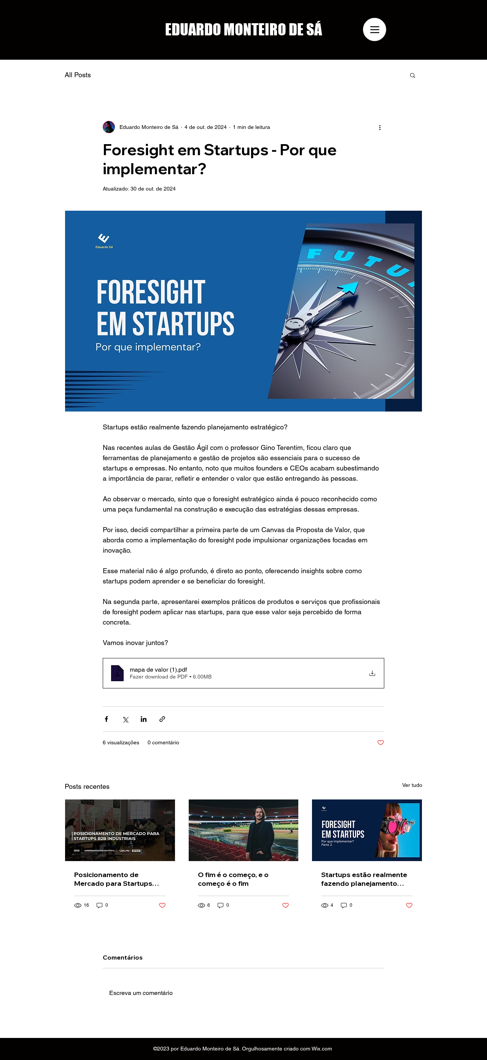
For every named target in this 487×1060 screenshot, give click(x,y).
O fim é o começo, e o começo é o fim (233, 879)
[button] (412, 75)
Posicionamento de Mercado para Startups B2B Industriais (113, 879)
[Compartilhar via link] (162, 719)
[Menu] (374, 29)
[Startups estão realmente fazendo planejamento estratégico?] (367, 830)
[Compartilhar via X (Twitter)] (125, 719)
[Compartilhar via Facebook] (106, 719)
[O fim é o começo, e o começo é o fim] (244, 830)
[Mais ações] (379, 127)
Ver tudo (412, 785)
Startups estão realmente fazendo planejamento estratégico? (364, 879)
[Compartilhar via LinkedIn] (143, 719)
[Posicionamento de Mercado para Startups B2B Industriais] (120, 830)
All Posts (78, 75)
